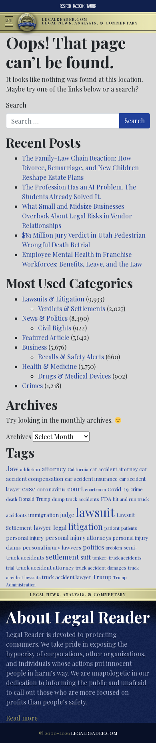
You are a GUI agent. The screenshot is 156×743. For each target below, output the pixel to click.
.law (12, 468)
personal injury (25, 537)
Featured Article (45, 337)
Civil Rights (54, 328)
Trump (102, 577)
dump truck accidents (75, 499)
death (11, 499)
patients (129, 528)
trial (10, 568)
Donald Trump (34, 499)
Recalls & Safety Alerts (71, 356)
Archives (18, 436)
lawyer (43, 527)
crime (136, 489)
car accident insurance (91, 478)
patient (112, 528)
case (29, 488)
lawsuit (95, 512)
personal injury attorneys (78, 537)
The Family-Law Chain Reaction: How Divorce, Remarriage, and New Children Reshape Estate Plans (80, 167)
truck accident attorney (45, 567)
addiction (30, 469)
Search (16, 105)
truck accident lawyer (66, 577)
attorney (54, 468)
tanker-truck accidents (117, 557)
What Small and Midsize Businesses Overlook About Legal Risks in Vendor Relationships (77, 216)
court (75, 488)
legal (60, 527)
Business (34, 347)
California (78, 469)
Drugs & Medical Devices (74, 376)
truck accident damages (101, 567)
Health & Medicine (49, 366)
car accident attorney (114, 469)
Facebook (78, 6)
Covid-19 (118, 489)
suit (85, 557)
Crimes (32, 385)
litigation (85, 526)
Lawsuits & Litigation (53, 299)
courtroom (95, 490)
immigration (43, 514)
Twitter (91, 6)
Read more (22, 718)
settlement (62, 556)
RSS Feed (65, 6)
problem (114, 548)
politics (93, 547)
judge (67, 515)
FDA (106, 498)
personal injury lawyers (51, 547)
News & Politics (45, 318)
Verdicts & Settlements (71, 308)
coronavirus (51, 489)
